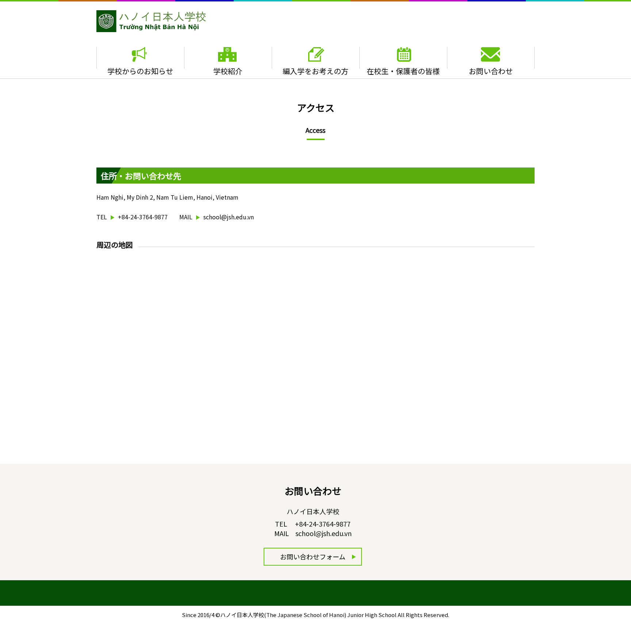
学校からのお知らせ (140, 71)
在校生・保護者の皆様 (403, 71)
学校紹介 (227, 71)
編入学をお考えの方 (315, 71)
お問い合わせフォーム (312, 556)
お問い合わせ (491, 71)
